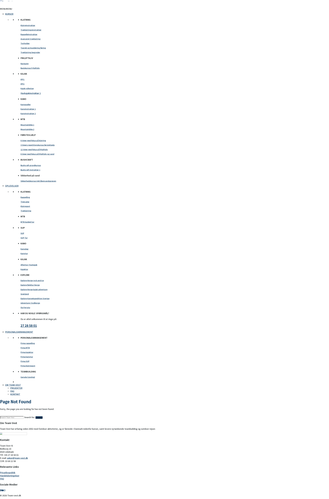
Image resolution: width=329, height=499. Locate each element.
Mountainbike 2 (27, 129)
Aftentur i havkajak (29, 264)
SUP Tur (24, 237)
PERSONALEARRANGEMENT (19, 331)
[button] (6, 8)
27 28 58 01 (29, 325)
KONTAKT (15, 394)
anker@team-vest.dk (17, 458)
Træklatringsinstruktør (31, 30)
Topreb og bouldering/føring (33, 48)
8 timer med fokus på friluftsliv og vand (37, 154)
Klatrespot (25, 206)
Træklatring (26, 210)
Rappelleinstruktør (29, 34)
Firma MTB (25, 347)
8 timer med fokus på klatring (33, 140)
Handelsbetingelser (9, 475)
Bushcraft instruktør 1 (30, 170)
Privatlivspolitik (7, 472)
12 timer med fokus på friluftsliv (34, 149)
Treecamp (25, 201)
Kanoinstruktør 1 (28, 109)
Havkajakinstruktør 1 (31, 93)
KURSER (9, 13)
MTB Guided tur (27, 222)
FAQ (12, 391)
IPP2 (22, 84)
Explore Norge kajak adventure (34, 289)
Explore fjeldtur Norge (30, 285)
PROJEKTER (16, 388)
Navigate (25, 63)
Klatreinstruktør (28, 25)
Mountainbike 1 (27, 124)
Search (39, 417)
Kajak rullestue (27, 88)
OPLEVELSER (12, 185)
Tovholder (25, 43)
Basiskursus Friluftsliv (30, 68)
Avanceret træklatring (30, 39)
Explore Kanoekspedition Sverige (35, 298)
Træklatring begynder (30, 52)
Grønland (25, 294)
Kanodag (24, 249)
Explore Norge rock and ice (32, 280)
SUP (22, 233)
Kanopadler (26, 104)
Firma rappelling (28, 343)
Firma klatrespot (28, 365)
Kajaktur (24, 269)
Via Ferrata (25, 307)
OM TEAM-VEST (13, 384)
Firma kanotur (27, 356)
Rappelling (25, 197)
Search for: (29, 417)
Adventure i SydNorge (30, 303)
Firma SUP (25, 361)
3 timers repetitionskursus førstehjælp (38, 145)
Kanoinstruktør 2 (28, 113)
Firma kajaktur (27, 352)
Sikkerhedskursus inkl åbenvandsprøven (38, 181)
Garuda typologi (28, 377)
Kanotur (24, 253)
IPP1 (22, 79)
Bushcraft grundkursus (31, 165)
